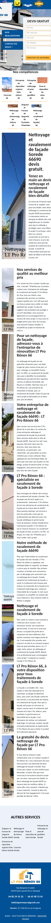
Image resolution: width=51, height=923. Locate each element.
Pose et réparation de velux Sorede (31, 835)
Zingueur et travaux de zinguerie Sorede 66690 (7, 833)
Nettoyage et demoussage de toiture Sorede (19, 833)
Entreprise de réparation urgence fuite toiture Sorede (7, 846)
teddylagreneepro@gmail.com (25, 903)
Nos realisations (12, 34)
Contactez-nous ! (11, 45)
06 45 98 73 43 (35, 897)
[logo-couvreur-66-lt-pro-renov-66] (25, 876)
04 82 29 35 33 (15, 897)
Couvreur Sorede (17, 849)
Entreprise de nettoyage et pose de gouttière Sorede (42, 832)
